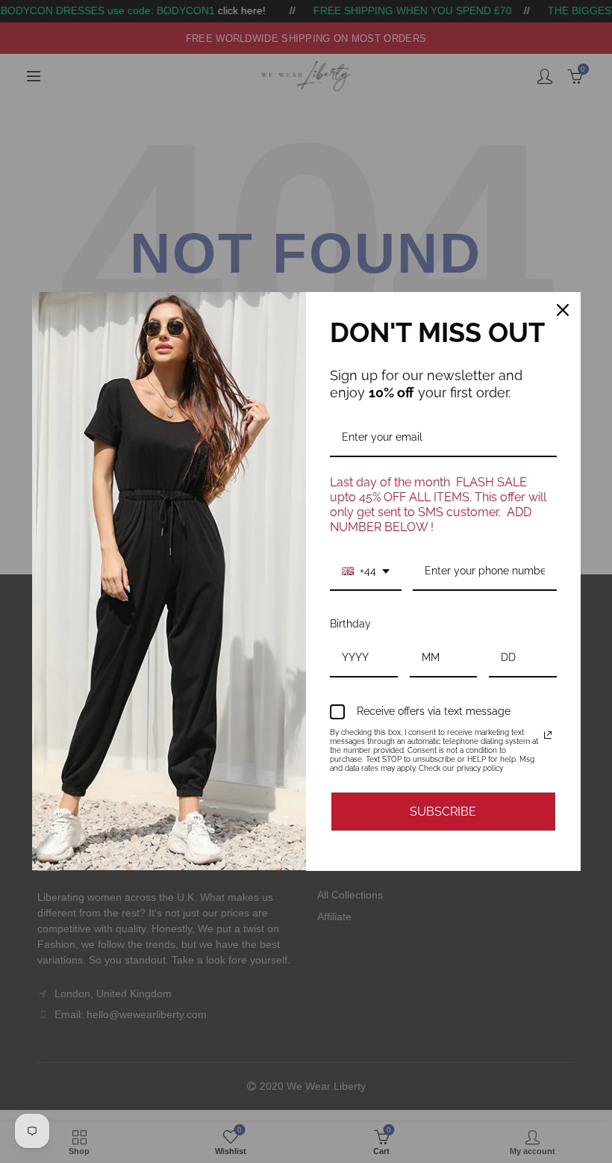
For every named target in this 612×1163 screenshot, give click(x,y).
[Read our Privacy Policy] (548, 735)
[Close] (563, 310)
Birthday (350, 624)
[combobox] (366, 572)
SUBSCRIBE (443, 811)
